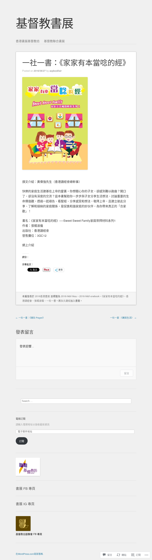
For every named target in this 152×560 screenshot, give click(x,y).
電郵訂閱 (20, 418)
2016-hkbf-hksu (69, 296)
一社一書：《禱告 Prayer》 (30, 317)
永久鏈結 (65, 300)
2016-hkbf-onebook (89, 296)
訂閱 (21, 441)
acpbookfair (55, 70)
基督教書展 (44, 22)
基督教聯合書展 (54, 41)
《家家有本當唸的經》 (113, 296)
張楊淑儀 (39, 300)
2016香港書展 (42, 296)
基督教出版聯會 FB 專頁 (29, 534)
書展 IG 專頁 (25, 503)
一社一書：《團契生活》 (123, 317)
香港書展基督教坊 (27, 41)
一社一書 (51, 300)
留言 (126, 373)
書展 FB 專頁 (25, 488)
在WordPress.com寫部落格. (29, 553)
